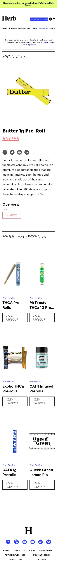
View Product (11, 317)
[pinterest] (19, 152)
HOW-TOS (13, 28)
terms (17, 550)
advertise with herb (39, 19)
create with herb (41, 555)
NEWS (4, 28)
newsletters (15, 559)
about (32, 550)
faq (24, 550)
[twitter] (12, 152)
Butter (10, 138)
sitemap (42, 559)
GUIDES (53, 28)
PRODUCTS (43, 28)
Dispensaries (24, 28)
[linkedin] (26, 152)
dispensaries (45, 550)
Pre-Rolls (8, 297)
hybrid (11, 215)
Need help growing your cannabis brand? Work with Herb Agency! (28, 4)
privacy (7, 550)
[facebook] (4, 152)
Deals (34, 28)
